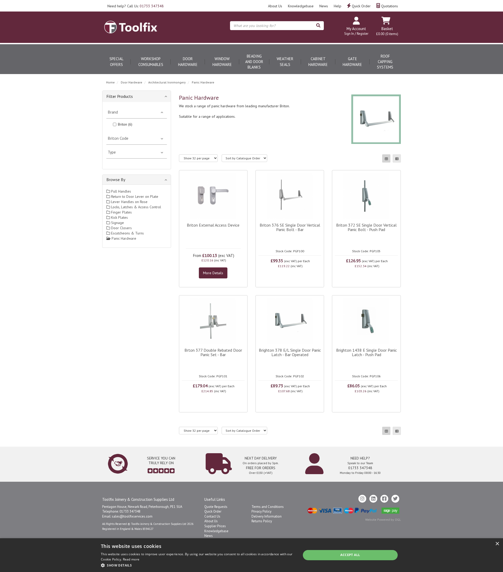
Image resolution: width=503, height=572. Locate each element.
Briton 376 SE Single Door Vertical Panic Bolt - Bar (290, 227)
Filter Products (119, 96)
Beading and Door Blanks (254, 62)
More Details (213, 273)
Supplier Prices (215, 526)
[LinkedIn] (373, 499)
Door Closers (121, 228)
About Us (275, 6)
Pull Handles (120, 191)
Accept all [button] (350, 555)
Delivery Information (267, 516)
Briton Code (118, 138)
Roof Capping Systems (385, 62)
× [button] (497, 544)
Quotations (389, 6)
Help (337, 6)
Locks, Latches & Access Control (135, 207)
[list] (397, 158)
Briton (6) (125, 124)
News (323, 6)
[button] (198, 565)
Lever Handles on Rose (128, 201)
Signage (117, 222)
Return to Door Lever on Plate (134, 196)
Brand (113, 112)
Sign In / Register (356, 33)
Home (110, 82)
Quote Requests (215, 506)
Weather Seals (285, 61)
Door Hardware (188, 61)
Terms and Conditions (268, 506)
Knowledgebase (301, 6)
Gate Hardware (352, 61)
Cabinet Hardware (318, 61)
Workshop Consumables (150, 61)
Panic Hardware (203, 82)
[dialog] (251, 555)
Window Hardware (222, 61)
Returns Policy (262, 521)
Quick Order (361, 6)
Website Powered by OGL (383, 519)
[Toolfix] (130, 22)
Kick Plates (119, 217)
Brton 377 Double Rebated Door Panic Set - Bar (213, 352)
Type (112, 152)
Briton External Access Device (213, 225)
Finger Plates (121, 212)
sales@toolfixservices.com (132, 516)
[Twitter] (395, 499)
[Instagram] (362, 499)
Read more (131, 559)
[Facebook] (384, 499)
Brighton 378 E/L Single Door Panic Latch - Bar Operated (290, 352)
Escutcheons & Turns (127, 233)
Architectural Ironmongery (167, 82)
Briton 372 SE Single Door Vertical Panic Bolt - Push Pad (366, 227)
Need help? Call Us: (135, 6)
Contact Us (212, 516)
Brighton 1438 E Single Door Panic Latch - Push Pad (366, 352)
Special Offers (116, 61)
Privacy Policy (261, 511)
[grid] (386, 158)
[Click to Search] (318, 25)
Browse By (115, 179)
